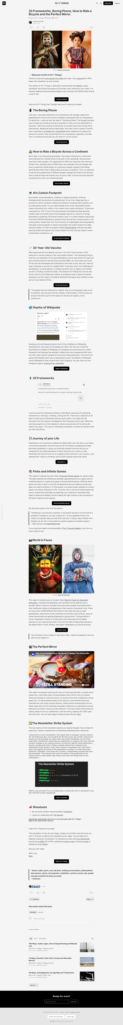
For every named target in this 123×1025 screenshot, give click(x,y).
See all (32, 985)
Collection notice (75, 1012)
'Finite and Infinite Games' (69, 476)
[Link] (26, 75)
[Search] (97, 3)
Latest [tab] (35, 938)
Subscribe (108, 3)
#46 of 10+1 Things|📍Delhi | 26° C (40, 975)
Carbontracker (70, 228)
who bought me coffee (54, 78)
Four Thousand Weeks (72, 528)
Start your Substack (57, 1017)
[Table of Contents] (2, 512)
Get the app (70, 1017)
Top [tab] (31, 938)
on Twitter (43, 844)
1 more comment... (34, 929)
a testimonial (84, 839)
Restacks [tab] (40, 912)
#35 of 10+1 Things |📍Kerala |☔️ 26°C (41, 963)
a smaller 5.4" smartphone (54, 131)
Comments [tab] (33, 912)
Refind (79, 86)
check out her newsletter (54, 363)
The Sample (58, 815)
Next (88, 899)
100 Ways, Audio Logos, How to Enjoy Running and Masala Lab (53, 945)
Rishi (31, 856)
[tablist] (36, 912)
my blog (85, 842)
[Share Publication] (101, 3)
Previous (36, 899)
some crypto (69, 842)
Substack (52, 1021)
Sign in (117, 3)
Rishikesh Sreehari (38, 21)
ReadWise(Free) (53, 524)
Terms (67, 1012)
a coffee (40, 842)
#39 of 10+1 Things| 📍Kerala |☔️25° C (41, 948)
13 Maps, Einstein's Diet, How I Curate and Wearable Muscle (50, 959)
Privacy (62, 1012)
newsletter (68, 812)
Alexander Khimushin (64, 70)
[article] (61, 948)
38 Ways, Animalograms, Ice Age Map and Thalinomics (51, 973)
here (79, 714)
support (79, 78)
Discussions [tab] (42, 938)
